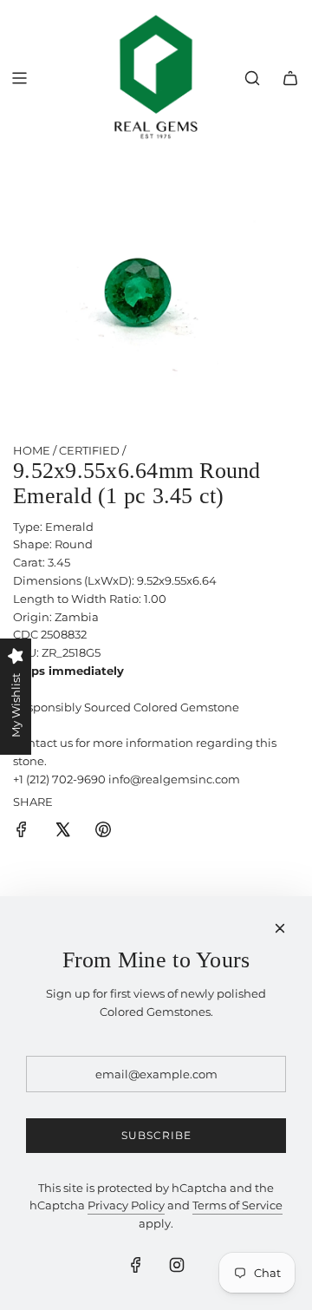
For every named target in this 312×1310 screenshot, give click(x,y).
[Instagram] (177, 1265)
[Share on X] (62, 832)
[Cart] (290, 78)
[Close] (280, 928)
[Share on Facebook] (22, 832)
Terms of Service (237, 1205)
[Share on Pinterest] (103, 832)
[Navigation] (19, 78)
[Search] (252, 78)
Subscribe (156, 1135)
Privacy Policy (126, 1205)
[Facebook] (136, 1265)
